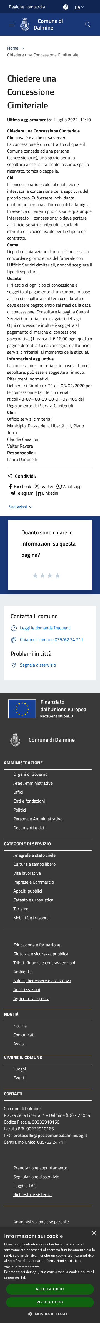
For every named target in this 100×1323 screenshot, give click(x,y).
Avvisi (19, 1043)
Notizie (20, 1025)
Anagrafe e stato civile (34, 855)
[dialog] (50, 1275)
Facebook (22, 486)
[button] (49, 1314)
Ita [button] (77, 7)
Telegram (24, 493)
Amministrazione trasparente (41, 1221)
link (23, 1277)
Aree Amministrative (33, 783)
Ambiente (22, 971)
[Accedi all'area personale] (65, 7)
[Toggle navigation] (11, 24)
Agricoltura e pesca (31, 998)
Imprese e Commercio (33, 882)
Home (12, 48)
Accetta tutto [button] (50, 1289)
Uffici (18, 792)
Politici (19, 809)
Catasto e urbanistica (33, 899)
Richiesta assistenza (32, 1194)
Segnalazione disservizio (36, 1176)
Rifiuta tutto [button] (50, 1302)
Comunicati (24, 1034)
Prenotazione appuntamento (40, 1167)
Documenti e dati (29, 827)
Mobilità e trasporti (31, 917)
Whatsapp (71, 486)
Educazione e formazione (36, 944)
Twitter (47, 486)
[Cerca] (87, 24)
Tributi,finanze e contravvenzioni (44, 962)
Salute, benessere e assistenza (42, 980)
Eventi (19, 1077)
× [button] (94, 1233)
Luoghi (19, 1068)
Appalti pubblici (27, 890)
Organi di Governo (30, 774)
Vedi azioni (18, 507)
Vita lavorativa (27, 873)
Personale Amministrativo (37, 818)
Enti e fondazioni (29, 801)
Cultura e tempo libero (34, 864)
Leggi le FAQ (25, 1185)
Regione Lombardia (27, 6)
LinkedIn (50, 493)
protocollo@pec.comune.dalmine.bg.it (50, 1135)
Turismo (20, 908)
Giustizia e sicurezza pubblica (40, 953)
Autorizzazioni (26, 989)
